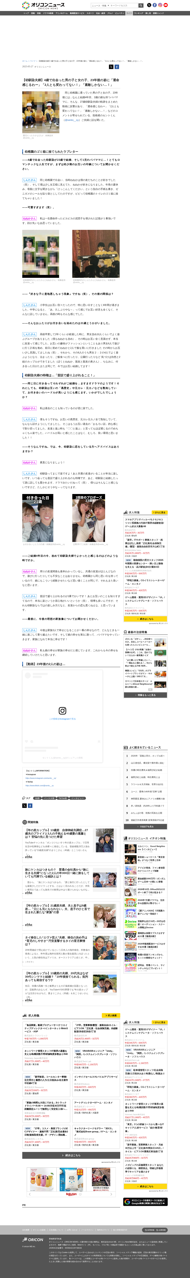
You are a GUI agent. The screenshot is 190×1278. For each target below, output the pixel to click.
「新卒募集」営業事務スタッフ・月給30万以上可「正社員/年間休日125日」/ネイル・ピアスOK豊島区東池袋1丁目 (144, 1148)
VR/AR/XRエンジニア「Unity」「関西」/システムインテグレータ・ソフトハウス (145, 1053)
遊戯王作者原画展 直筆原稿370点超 (147, 820)
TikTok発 (63, 798)
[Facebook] (155, 5)
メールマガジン (87, 1230)
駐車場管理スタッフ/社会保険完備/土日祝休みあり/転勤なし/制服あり (145, 1072)
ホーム (25, 61)
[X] (149, 5)
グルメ (110, 13)
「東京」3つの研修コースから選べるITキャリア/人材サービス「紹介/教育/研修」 (144, 1127)
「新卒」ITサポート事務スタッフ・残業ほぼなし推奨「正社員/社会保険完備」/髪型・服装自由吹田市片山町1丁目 (145, 543)
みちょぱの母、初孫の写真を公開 (146, 813)
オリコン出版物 (39, 1230)
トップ (26, 13)
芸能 (33, 13)
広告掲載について (56, 1230)
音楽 (39, 13)
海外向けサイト (103, 1230)
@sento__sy (72, 120)
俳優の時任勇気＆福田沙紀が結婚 (146, 770)
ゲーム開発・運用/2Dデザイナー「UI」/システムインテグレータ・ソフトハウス (145, 600)
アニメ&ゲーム (62, 13)
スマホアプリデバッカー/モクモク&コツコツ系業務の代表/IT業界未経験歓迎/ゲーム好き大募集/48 (144, 523)
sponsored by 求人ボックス (111, 1162)
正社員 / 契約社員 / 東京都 (95, 1136)
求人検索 (112, 1015)
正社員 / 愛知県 (46, 1085)
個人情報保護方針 (120, 1230)
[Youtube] (166, 5)
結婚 (37, 798)
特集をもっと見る (147, 695)
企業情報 (162, 1230)
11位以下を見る (147, 826)
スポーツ (90, 13)
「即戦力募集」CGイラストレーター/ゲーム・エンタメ (145, 582)
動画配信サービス (77, 13)
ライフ (129, 13)
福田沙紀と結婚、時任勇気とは (145, 777)
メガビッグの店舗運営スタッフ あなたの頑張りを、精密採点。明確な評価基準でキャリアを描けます (144, 1168)
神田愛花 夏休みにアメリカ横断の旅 (148, 799)
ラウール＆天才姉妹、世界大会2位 (147, 784)
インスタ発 (49, 798)
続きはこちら (73, 1155)
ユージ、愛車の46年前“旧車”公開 (146, 791)
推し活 (148, 13)
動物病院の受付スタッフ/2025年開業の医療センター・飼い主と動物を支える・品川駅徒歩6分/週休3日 (144, 563)
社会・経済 (100, 13)
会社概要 (25, 1230)
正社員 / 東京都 (46, 1033)
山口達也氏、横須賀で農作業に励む (147, 763)
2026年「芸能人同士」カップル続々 (148, 756)
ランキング (138, 13)
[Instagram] (160, 5)
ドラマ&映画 (48, 13)
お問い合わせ (72, 1230)
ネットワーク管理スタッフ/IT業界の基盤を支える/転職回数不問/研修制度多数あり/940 (144, 1107)
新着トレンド (158, 13)
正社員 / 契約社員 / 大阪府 (93, 1107)
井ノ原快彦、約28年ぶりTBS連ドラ (147, 806)
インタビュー (77, 798)
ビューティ (119, 13)
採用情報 (150, 1230)
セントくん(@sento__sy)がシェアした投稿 (62, 758)
